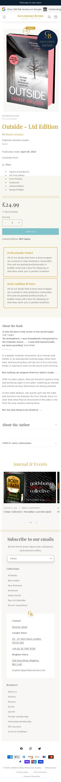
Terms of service (40, 772)
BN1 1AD (17, 664)
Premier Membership (18, 716)
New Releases (15, 585)
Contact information (32, 776)
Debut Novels (14, 595)
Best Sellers (14, 580)
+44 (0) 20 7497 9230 (23, 648)
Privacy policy (22, 772)
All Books (12, 575)
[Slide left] (24, 522)
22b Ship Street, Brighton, (25, 660)
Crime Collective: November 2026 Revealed (27, 511)
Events (11, 706)
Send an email (19, 627)
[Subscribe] (50, 558)
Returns (12, 701)
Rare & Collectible (17, 600)
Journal (11, 711)
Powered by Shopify (33, 768)
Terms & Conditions (17, 731)
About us (12, 691)
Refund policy (50, 768)
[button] (4, 17)
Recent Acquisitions (18, 605)
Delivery (12, 696)
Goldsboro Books (17, 768)
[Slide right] (37, 522)
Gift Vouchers (14, 726)
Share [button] (8, 164)
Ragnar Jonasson (14, 134)
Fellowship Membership (19, 721)
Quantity (6, 217)
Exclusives (13, 590)
